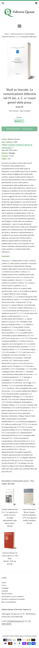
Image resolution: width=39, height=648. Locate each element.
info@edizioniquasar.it (15, 621)
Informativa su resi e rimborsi (13, 596)
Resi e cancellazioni (9, 602)
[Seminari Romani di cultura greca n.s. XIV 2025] (10, 540)
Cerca (4, 585)
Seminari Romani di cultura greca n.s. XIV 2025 (10, 555)
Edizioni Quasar (19, 636)
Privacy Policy (7, 594)
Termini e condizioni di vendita (13, 599)
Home (4, 582)
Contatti (5, 591)
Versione (19, 117)
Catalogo (5, 588)
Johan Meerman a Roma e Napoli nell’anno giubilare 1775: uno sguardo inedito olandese (29, 514)
